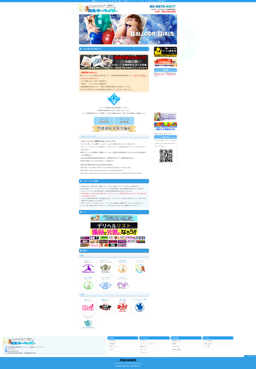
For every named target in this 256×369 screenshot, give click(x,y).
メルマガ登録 (208, 341)
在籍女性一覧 (176, 341)
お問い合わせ (208, 344)
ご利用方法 (111, 341)
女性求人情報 (176, 349)
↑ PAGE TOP (250, 356)
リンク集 (206, 346)
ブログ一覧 (175, 346)
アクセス (111, 349)
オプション (143, 349)
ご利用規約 (111, 344)
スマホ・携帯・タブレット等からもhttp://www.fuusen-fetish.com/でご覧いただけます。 (165, 143)
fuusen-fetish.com (128, 363)
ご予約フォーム (113, 346)
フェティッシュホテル (147, 344)
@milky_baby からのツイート (163, 133)
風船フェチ (143, 346)
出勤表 (174, 344)
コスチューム (144, 352)
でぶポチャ (143, 341)
